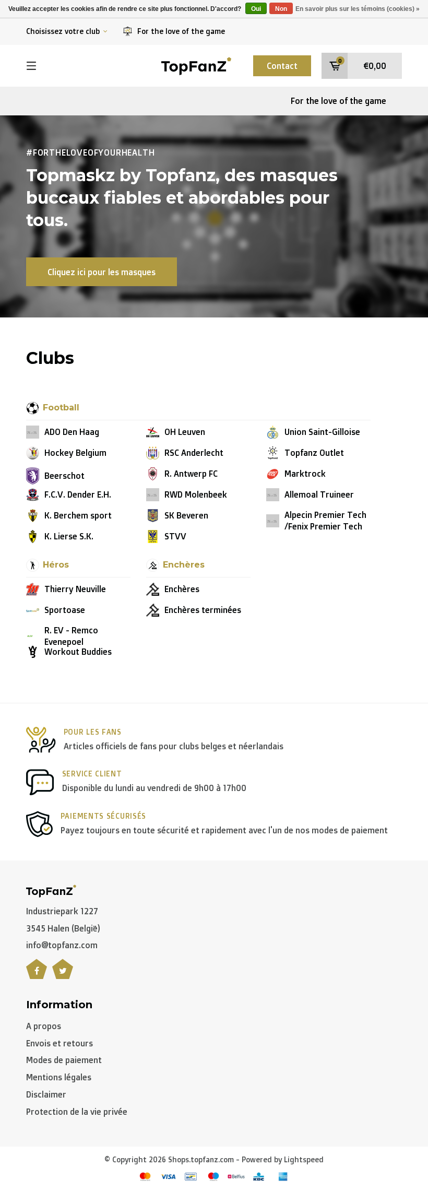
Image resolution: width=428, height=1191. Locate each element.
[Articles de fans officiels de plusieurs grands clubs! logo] (196, 65)
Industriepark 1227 (62, 911)
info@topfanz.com (62, 945)
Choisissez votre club (63, 31)
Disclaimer (46, 1094)
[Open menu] (31, 65)
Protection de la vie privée (76, 1111)
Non (281, 9)
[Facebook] (36, 975)
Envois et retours (59, 1043)
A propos (43, 1026)
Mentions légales (58, 1077)
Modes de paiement (64, 1060)
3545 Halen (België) (63, 928)
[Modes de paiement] (145, 1176)
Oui (256, 9)
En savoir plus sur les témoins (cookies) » (357, 9)
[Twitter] (62, 975)
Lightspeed (304, 1159)
